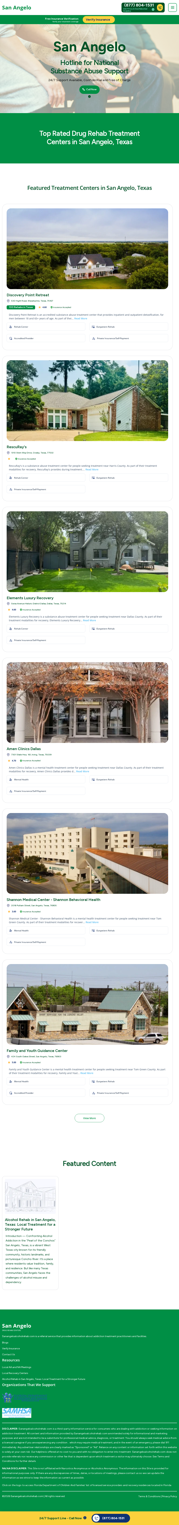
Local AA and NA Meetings (16, 1367)
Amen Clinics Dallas (24, 748)
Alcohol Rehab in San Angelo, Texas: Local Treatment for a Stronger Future (30, 1224)
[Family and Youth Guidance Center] (87, 1004)
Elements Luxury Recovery (30, 598)
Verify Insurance (11, 1348)
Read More (80, 318)
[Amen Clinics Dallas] (87, 702)
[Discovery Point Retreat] (87, 248)
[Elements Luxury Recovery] (87, 551)
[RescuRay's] (87, 400)
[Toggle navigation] (172, 7)
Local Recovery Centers (15, 1373)
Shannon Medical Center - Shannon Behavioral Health (53, 899)
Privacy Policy (169, 1496)
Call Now (91, 89)
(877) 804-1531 (139, 5)
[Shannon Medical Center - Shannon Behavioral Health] (87, 853)
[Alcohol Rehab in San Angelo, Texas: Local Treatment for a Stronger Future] (30, 1196)
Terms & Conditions (149, 1496)
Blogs (5, 1342)
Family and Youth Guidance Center (37, 1050)
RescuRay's (17, 447)
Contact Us (8, 1354)
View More (89, 1118)
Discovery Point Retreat (28, 295)
